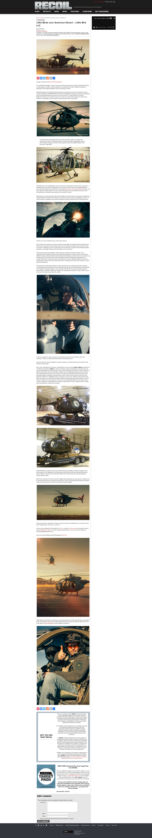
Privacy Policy (100, 825)
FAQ (111, 1)
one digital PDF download (73, 775)
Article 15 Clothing (70, 189)
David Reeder (40, 28)
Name (44, 813)
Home (37, 17)
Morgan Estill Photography (54, 82)
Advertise (94, 825)
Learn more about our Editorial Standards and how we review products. (74, 757)
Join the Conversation (41, 31)
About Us (52, 825)
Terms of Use (114, 825)
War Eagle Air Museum (46, 530)
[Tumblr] (44, 826)
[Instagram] (39, 826)
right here (64, 535)
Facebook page (72, 528)
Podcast (107, 1)
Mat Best (80, 189)
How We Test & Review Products (72, 825)
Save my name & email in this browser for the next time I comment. (57, 818)
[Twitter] (47, 826)
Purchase (107, 825)
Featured (42, 17)
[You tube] (41, 826)
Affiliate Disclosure (59, 825)
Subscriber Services (85, 825)
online (61, 528)
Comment (43, 802)
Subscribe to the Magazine (98, 1)
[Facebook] (36, 826)
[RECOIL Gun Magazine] (53, 9)
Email (44, 816)
